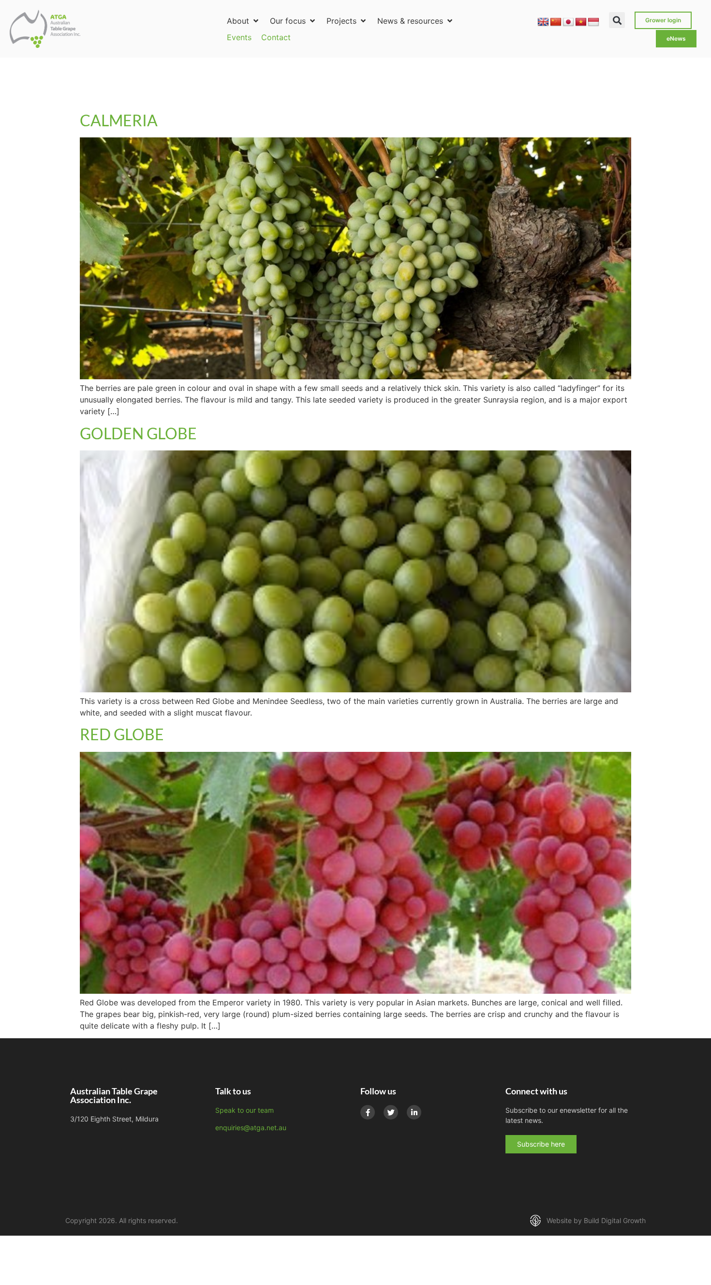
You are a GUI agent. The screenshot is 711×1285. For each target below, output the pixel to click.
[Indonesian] (593, 22)
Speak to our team (244, 1110)
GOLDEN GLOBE (138, 433)
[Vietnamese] (581, 22)
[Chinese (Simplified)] (556, 22)
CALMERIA (119, 120)
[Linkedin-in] (414, 1112)
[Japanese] (568, 22)
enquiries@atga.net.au (250, 1127)
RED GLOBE (122, 734)
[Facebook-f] (367, 1112)
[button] (243, 21)
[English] (543, 22)
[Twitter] (391, 1112)
